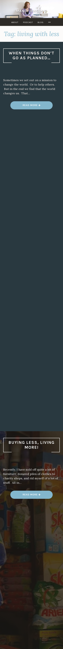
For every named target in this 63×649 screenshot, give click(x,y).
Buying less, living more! (32, 445)
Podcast (28, 22)
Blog (40, 22)
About (14, 22)
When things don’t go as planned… (31, 55)
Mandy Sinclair (31, 11)
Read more (32, 106)
